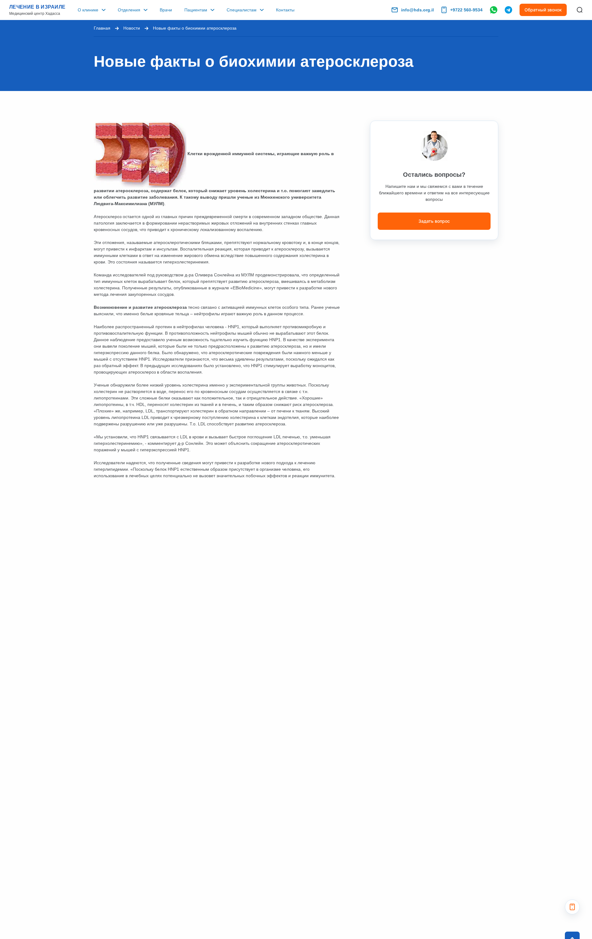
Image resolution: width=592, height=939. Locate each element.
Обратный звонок (543, 9)
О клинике (88, 9)
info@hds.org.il (417, 9)
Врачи (166, 9)
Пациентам (195, 9)
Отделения (129, 9)
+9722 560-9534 (466, 9)
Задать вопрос (434, 221)
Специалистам (242, 9)
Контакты (285, 9)
